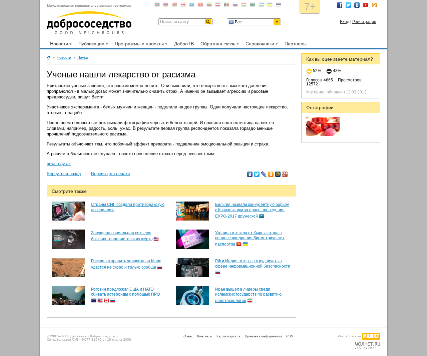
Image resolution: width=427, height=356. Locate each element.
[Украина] (270, 6)
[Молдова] (226, 6)
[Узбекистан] (261, 6)
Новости (58, 44)
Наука (82, 57)
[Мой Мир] (278, 174)
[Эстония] (278, 6)
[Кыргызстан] (200, 6)
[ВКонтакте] (250, 174)
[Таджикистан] (244, 6)
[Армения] (165, 6)
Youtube (365, 5)
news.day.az (59, 163)
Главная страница (48, 57)
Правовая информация (263, 336)
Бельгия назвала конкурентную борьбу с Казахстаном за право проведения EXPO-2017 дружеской (252, 210)
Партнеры (296, 43)
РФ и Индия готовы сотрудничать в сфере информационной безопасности (252, 264)
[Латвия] (218, 6)
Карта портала (229, 336)
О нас (188, 336)
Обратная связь (217, 44)
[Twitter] (257, 174)
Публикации (90, 44)
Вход (344, 21)
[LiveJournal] (264, 174)
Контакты (204, 336)
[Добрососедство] (89, 19)
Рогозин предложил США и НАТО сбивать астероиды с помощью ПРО (125, 292)
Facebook (339, 5)
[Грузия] (183, 6)
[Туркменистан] (252, 6)
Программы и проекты (138, 44)
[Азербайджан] (157, 6)
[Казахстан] (191, 6)
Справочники (259, 44)
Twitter (348, 5)
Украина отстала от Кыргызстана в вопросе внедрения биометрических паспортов (250, 239)
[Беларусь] (174, 6)
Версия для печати (110, 173)
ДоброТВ (184, 43)
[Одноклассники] (271, 174)
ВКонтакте (357, 5)
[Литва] (209, 6)
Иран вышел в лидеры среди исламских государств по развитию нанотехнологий (248, 295)
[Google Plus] (285, 174)
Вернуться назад (64, 173)
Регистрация (364, 21)
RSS (374, 5)
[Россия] (235, 6)
